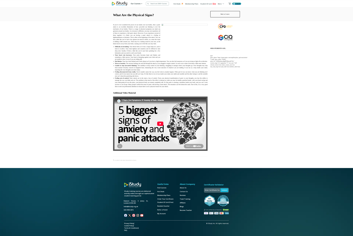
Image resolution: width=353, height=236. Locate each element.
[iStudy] (119, 3)
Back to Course (225, 14)
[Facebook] (125, 215)
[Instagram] (137, 215)
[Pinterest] (133, 215)
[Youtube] (141, 215)
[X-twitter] (129, 215)
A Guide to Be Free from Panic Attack (125, 160)
